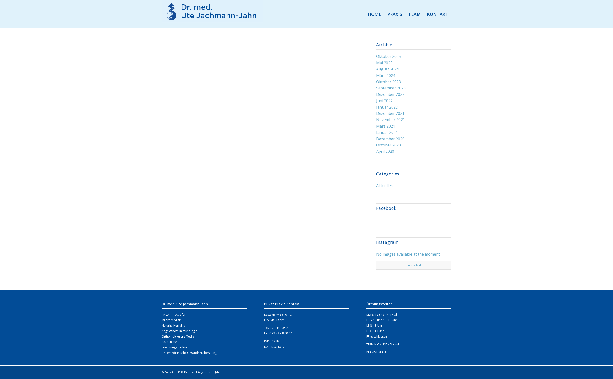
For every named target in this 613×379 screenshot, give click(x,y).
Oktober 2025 (388, 56)
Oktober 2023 (388, 81)
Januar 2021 (387, 132)
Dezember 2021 (390, 113)
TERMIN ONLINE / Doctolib (384, 344)
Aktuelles (384, 185)
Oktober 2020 (388, 145)
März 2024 (385, 75)
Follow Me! (414, 265)
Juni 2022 (384, 100)
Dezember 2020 (390, 138)
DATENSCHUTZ (274, 347)
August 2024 (387, 69)
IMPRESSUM (271, 341)
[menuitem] (374, 14)
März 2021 (385, 126)
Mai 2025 (384, 62)
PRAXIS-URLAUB (377, 352)
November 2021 (390, 119)
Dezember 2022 (390, 94)
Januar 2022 (387, 107)
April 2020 (385, 151)
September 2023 (391, 88)
